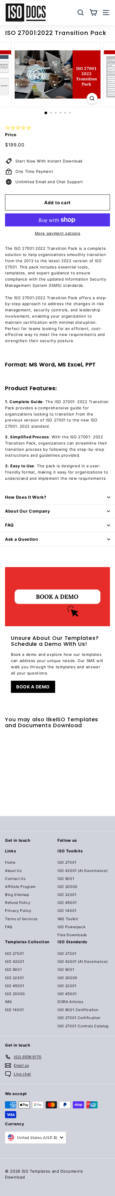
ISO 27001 (67, 862)
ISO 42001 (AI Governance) (83, 870)
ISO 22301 (67, 894)
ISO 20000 (68, 886)
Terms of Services (21, 919)
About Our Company (27, 511)
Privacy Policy (18, 910)
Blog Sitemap (17, 894)
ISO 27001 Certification (79, 1017)
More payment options (57, 233)
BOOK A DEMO (33, 687)
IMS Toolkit (68, 919)
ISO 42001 (14, 961)
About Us (13, 870)
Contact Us (15, 878)
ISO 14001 (67, 910)
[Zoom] (91, 98)
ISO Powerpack (72, 927)
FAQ (9, 524)
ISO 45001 (67, 902)
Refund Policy (17, 902)
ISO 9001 (66, 878)
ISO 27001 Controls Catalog (83, 1026)
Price (10, 134)
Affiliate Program (20, 886)
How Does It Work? (26, 497)
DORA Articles (70, 1001)
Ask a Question (21, 539)
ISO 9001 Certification (78, 1009)
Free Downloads (72, 935)
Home (10, 862)
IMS (8, 1001)
